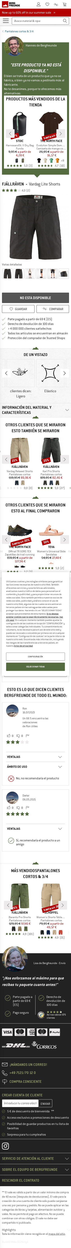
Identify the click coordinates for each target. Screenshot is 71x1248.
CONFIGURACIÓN (35, 656)
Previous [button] (6, 373)
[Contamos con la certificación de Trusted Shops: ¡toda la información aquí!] (41, 1015)
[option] (35, 227)
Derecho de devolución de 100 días (31, 324)
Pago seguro (21, 1013)
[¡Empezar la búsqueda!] (65, 21)
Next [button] (64, 373)
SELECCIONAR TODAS (35, 667)
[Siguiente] (60, 133)
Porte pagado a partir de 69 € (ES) (30, 319)
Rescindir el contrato (20, 1180)
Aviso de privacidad (23, 645)
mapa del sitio (57, 1234)
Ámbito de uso (17, 767)
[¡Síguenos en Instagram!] (8, 1147)
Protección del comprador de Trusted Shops (36, 338)
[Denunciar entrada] (27, 736)
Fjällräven (13, 184)
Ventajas (13, 757)
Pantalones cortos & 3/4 (19, 31)
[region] (35, 624)
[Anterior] (10, 133)
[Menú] (6, 20)
